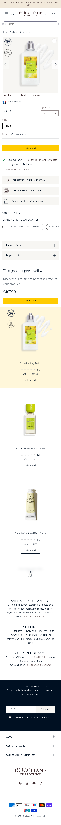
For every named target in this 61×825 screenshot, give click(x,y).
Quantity (45, 108)
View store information (17, 170)
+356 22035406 (38, 657)
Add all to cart (30, 301)
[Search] (5, 24)
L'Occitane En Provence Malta (34, 816)
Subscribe (45, 709)
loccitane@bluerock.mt (38, 665)
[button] (6, 13)
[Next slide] (55, 64)
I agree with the (32, 718)
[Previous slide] (5, 64)
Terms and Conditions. (34, 617)
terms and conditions (41, 718)
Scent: (5, 134)
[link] (30, 347)
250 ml (9, 126)
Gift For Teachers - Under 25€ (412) (23, 227)
